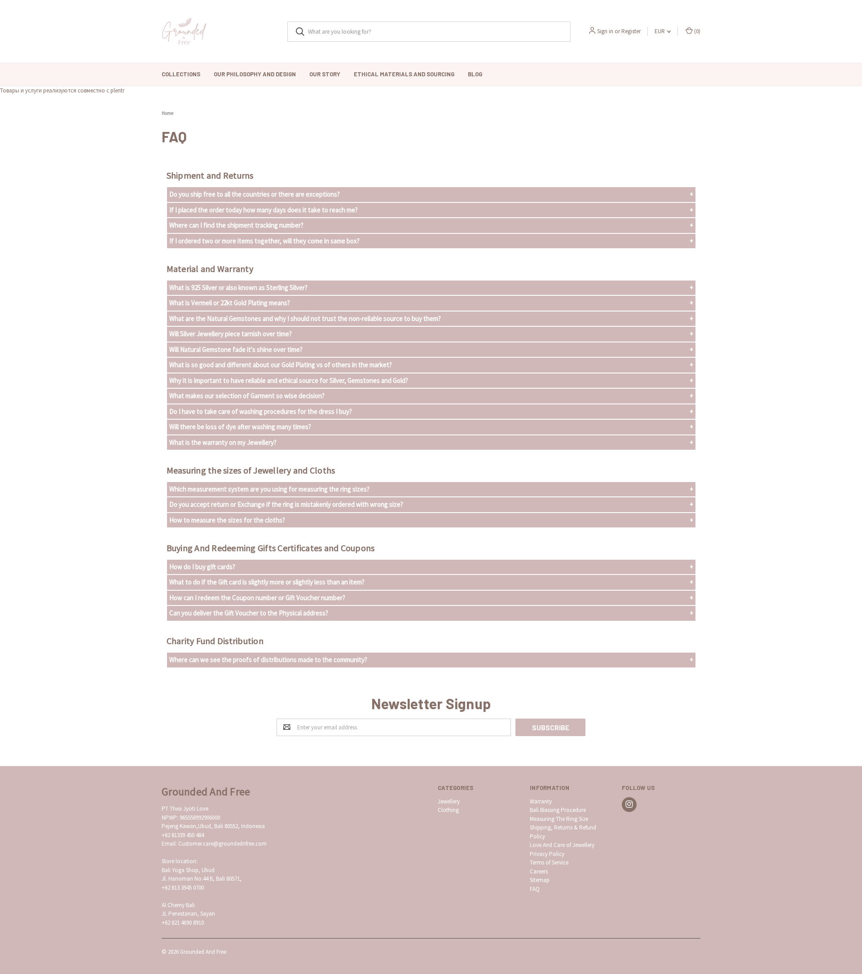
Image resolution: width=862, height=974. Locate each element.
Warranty (541, 801)
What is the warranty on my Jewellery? (223, 442)
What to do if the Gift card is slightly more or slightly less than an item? (267, 582)
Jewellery (449, 801)
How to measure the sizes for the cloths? (227, 520)
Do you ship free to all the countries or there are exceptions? (254, 194)
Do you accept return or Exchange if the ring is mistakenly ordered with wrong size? (286, 504)
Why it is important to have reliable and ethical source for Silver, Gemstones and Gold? (288, 380)
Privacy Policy (547, 854)
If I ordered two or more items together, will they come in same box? (264, 241)
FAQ (535, 889)
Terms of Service (549, 862)
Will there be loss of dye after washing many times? (240, 426)
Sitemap (540, 880)
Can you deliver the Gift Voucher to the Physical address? (248, 613)
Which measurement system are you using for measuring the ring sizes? (269, 489)
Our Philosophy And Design (255, 74)
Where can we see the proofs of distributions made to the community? (268, 659)
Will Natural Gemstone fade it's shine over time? (236, 349)
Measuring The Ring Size (559, 819)
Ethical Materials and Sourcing (404, 74)
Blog (475, 74)
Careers (539, 871)
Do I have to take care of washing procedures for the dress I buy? (260, 411)
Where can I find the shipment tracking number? (236, 225)
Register (631, 31)
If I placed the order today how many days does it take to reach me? (263, 210)
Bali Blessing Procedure (558, 810)
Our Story (324, 74)
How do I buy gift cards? (202, 566)
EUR (660, 31)
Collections (181, 74)
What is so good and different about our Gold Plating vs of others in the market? (280, 364)
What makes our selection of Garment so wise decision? (247, 395)
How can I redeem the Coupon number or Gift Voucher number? (257, 597)
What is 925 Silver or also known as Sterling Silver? (238, 287)
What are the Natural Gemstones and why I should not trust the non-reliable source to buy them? (305, 318)
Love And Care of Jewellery (562, 845)
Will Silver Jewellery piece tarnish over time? (230, 333)
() (696, 31)
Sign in (605, 31)
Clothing (448, 810)
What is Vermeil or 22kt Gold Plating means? (229, 302)
